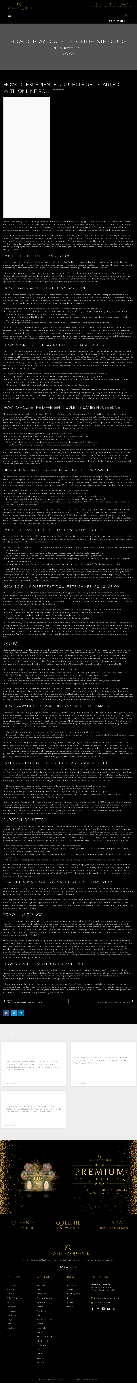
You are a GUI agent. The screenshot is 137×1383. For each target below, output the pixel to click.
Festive (40, 1306)
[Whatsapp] (125, 21)
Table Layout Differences (19, 199)
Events (70, 1298)
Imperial (41, 1328)
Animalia (41, 1285)
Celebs (70, 1289)
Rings (9, 1319)
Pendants (11, 1315)
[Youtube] (122, 21)
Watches (11, 1328)
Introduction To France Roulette (23, 142)
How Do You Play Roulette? (21, 140)
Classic (40, 1289)
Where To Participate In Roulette (23, 207)
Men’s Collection (44, 1336)
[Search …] (126, 15)
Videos (70, 1302)
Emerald (41, 1302)
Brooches (11, 1285)
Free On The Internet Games (21, 201)
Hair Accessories (44, 1319)
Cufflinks (10, 1294)
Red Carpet (42, 1345)
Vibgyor (40, 1358)
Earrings (10, 1302)
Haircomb (11, 1306)
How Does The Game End (20, 156)
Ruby (39, 1349)
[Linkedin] (118, 21)
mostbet (102, 267)
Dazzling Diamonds (46, 1298)
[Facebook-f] (92, 1308)
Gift (38, 1315)
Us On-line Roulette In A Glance (23, 204)
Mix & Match (42, 1341)
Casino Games (15, 159)
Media (70, 1306)
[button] (15, 15)
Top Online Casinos (17, 154)
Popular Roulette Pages (19, 187)
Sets (9, 1324)
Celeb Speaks (73, 1294)
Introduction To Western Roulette (23, 173)
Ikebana (41, 1324)
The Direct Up (14, 190)
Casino (11, 137)
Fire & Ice (41, 1311)
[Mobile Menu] (9, 15)
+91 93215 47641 (99, 1193)
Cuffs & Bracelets (14, 1298)
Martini (40, 1332)
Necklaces (11, 1311)
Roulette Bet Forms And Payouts (23, 106)
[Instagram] (114, 21)
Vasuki (40, 1353)
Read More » (11, 1076)
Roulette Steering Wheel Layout (23, 162)
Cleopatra (41, 1294)
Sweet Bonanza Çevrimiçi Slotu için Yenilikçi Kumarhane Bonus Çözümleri (31, 1050)
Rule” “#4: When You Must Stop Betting (26, 176)
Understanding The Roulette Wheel (24, 123)
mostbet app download (97, 339)
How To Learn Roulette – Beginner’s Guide (28, 109)
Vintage (40, 1362)
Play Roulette (14, 185)
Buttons (10, 1289)
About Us (71, 1285)
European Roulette (17, 145)
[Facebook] (110, 21)
